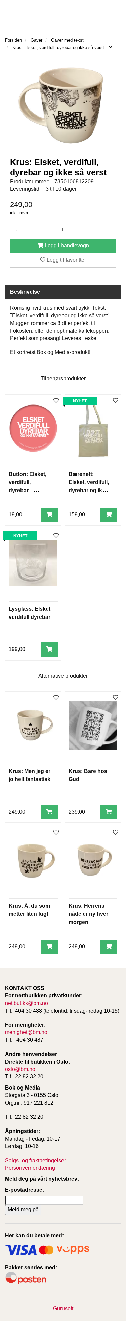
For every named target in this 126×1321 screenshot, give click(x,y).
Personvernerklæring (30, 1168)
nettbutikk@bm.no (26, 1003)
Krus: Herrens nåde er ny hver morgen (88, 914)
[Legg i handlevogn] (49, 515)
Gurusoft (63, 1308)
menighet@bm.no (26, 1032)
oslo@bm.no (20, 1069)
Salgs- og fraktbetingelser (35, 1160)
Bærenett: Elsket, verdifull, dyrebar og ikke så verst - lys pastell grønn (89, 490)
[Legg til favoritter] (56, 401)
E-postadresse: (24, 1190)
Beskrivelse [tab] (25, 292)
